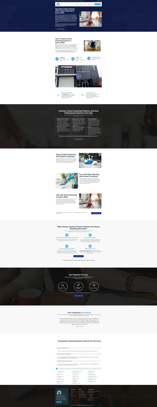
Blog (89, 4)
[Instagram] (60, 402)
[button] (101, 1)
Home (78, 4)
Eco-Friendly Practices (96, 57)
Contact (92, 4)
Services (84, 4)
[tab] (56, 369)
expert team (65, 94)
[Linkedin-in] (59, 402)
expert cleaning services (85, 250)
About (81, 4)
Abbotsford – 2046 (76, 383)
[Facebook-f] (57, 402)
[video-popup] (78, 76)
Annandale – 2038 (91, 374)
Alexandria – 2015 (91, 371)
